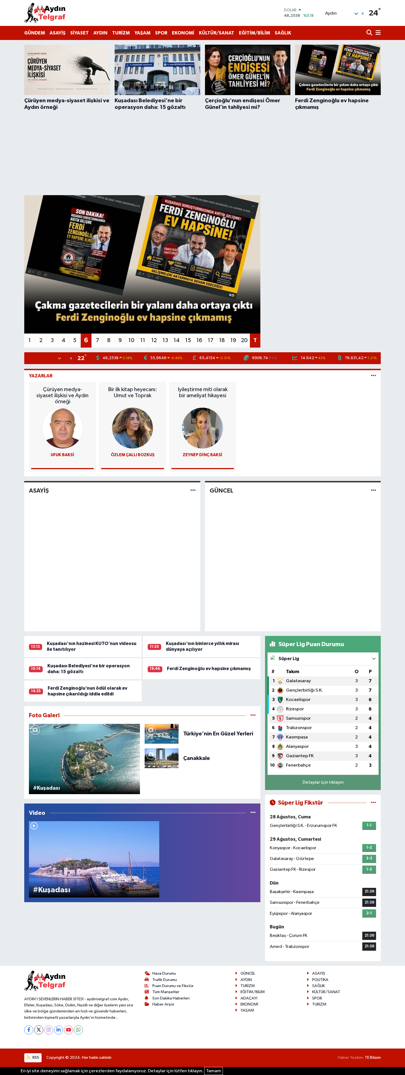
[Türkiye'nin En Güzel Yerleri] (162, 733)
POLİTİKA (320, 980)
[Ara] (369, 33)
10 (131, 340)
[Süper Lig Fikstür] (373, 802)
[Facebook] (28, 1029)
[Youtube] (68, 1029)
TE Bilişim (373, 1057)
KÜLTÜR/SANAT (216, 33)
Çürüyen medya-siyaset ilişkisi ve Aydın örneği (62, 395)
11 (142, 340)
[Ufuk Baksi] (62, 428)
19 (233, 340)
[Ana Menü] (377, 33)
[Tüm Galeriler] (253, 715)
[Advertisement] (202, 151)
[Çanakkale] (162, 758)
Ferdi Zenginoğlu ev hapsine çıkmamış (209, 668)
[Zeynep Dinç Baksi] (202, 428)
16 (199, 340)
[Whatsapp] (78, 1029)
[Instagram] (48, 1029)
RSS (35, 1057)
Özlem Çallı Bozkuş (133, 455)
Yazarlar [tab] (40, 375)
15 (188, 340)
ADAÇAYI (249, 998)
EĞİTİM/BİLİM (254, 33)
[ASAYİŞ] (193, 490)
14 (177, 340)
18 (222, 340)
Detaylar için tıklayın (323, 782)
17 (211, 340)
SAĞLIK (283, 33)
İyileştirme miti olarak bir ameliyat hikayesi (203, 392)
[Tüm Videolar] (253, 813)
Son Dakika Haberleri (171, 998)
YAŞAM (142, 33)
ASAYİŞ (58, 33)
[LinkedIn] (58, 1029)
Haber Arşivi (163, 1004)
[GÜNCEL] (373, 490)
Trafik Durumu (164, 980)
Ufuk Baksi (62, 455)
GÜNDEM (34, 33)
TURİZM (121, 33)
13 (165, 340)
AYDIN (100, 33)
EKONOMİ (183, 33)
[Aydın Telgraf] (45, 13)
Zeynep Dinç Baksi (202, 455)
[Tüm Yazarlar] (373, 375)
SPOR (161, 33)
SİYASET (79, 33)
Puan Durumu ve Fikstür (173, 986)
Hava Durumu (164, 973)
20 (244, 340)
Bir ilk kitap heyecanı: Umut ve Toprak (132, 392)
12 (154, 340)
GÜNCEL (221, 491)
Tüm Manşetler (165, 992)
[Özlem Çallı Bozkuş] (132, 428)
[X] (38, 1029)
